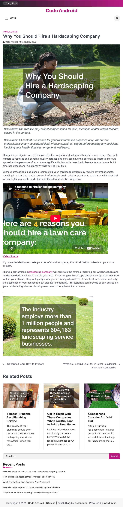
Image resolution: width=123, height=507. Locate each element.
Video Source (10, 256)
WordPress (110, 502)
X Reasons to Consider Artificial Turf (100, 417)
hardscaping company (39, 271)
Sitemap (50, 502)
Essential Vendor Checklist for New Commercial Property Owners (34, 471)
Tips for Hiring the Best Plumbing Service (19, 417)
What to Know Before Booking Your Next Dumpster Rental (30, 492)
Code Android (61, 10)
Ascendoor (81, 502)
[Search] (117, 18)
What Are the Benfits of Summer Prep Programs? (26, 482)
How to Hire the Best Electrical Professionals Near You (29, 477)
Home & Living (10, 32)
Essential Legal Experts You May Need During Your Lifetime (31, 487)
